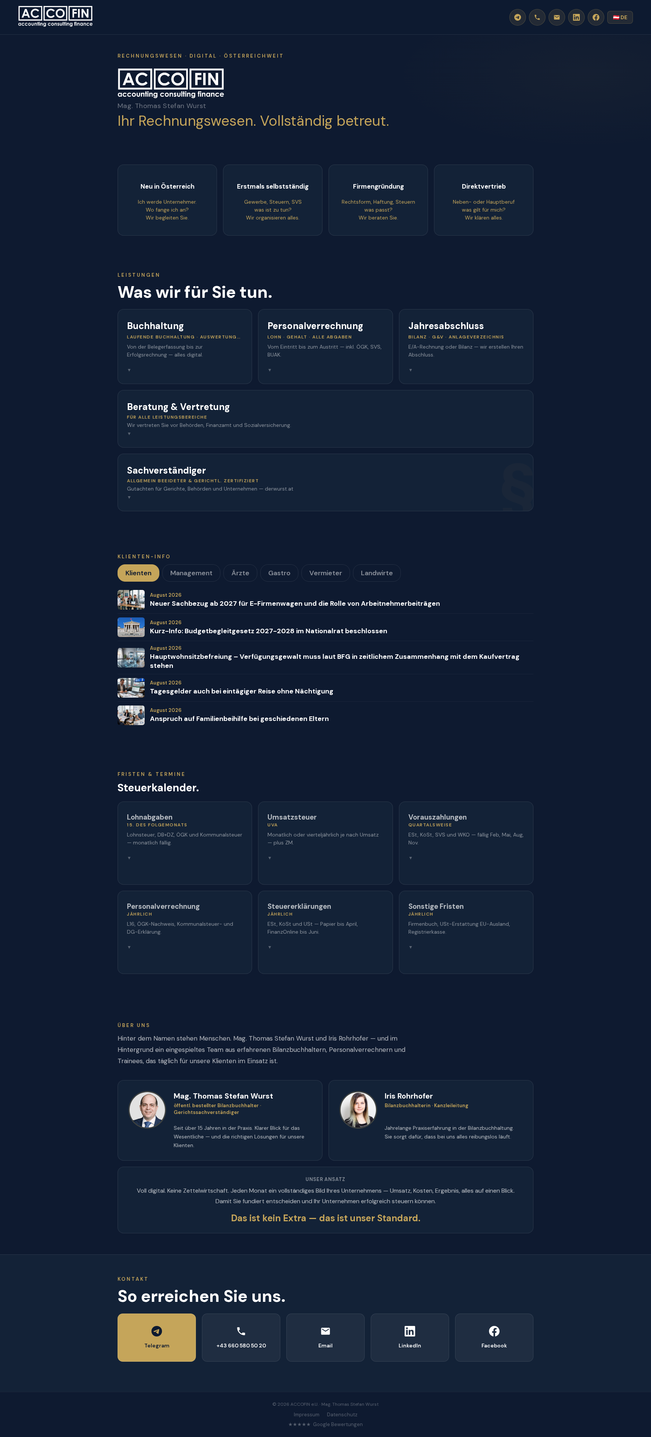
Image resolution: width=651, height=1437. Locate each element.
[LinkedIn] (576, 17)
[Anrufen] (537, 17)
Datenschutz (342, 1414)
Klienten (138, 573)
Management (191, 573)
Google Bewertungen (338, 1424)
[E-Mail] (557, 17)
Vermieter (325, 573)
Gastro (279, 573)
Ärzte (240, 573)
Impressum (306, 1414)
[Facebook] (596, 17)
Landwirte (377, 573)
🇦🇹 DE (620, 17)
